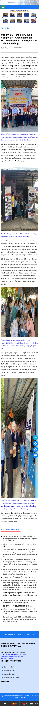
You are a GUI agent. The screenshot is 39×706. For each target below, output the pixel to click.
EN (26, 703)
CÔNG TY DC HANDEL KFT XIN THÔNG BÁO (17, 606)
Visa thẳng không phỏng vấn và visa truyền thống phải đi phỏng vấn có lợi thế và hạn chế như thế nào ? (20, 595)
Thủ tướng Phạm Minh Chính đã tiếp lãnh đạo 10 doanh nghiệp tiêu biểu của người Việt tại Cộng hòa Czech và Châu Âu (20, 538)
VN (16, 703)
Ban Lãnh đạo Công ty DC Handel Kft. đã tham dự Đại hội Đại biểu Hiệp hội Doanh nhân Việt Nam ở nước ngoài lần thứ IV (19, 619)
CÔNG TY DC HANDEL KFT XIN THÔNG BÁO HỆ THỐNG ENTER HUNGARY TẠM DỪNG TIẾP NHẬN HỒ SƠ (20, 611)
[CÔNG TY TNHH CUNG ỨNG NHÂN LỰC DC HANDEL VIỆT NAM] (11, 2)
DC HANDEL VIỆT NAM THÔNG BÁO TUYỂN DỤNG (20, 577)
